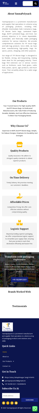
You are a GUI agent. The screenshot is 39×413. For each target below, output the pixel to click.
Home (4, 352)
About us (5, 356)
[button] (16, 3)
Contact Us (6, 366)
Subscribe (30, 400)
